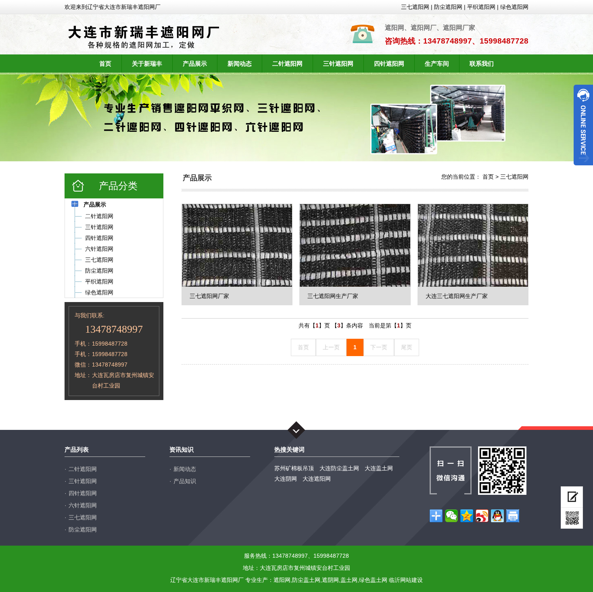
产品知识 (184, 481)
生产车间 (437, 63)
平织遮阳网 (481, 7)
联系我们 (482, 63)
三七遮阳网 (415, 7)
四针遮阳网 (389, 63)
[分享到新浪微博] (482, 515)
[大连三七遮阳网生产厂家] (473, 245)
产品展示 (195, 63)
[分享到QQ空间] (466, 515)
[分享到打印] (512, 515)
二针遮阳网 (287, 63)
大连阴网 (285, 478)
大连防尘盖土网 (339, 468)
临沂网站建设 (406, 580)
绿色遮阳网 (514, 7)
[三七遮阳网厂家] (237, 245)
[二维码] (572, 518)
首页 (105, 63)
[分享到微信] (451, 515)
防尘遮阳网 (448, 7)
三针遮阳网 (338, 63)
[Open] (583, 125)
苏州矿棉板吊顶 (294, 468)
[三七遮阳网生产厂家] (354, 245)
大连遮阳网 (317, 478)
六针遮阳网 (83, 505)
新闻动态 (240, 63)
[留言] (572, 497)
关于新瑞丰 (147, 63)
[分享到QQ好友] (497, 515)
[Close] (583, 168)
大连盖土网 (379, 468)
